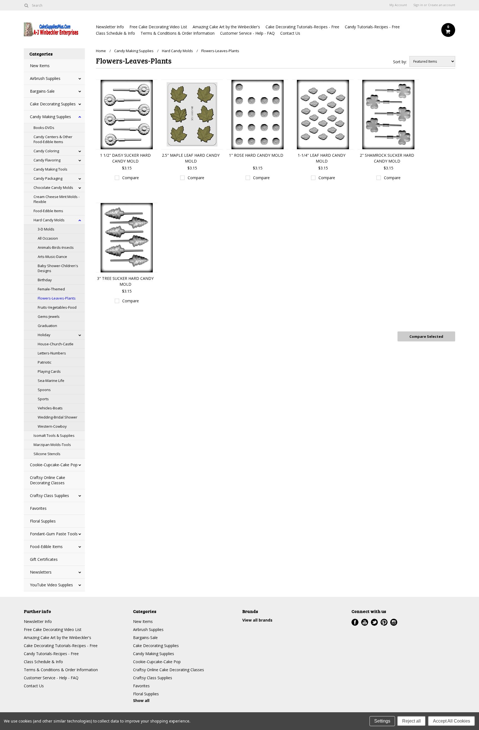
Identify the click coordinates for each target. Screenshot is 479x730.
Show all (141, 700)
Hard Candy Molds (49, 219)
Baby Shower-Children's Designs (58, 268)
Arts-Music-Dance (52, 256)
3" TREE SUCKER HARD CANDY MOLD (125, 281)
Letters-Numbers (52, 353)
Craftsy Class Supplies (49, 495)
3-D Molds (46, 229)
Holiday (44, 334)
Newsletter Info (110, 26)
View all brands (257, 620)
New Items (40, 65)
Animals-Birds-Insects (56, 247)
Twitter (374, 622)
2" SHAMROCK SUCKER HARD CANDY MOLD (387, 158)
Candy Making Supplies (50, 116)
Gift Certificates (44, 559)
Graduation (47, 325)
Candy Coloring (46, 150)
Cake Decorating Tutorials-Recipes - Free (302, 26)
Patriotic (44, 362)
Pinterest (384, 622)
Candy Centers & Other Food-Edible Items (53, 139)
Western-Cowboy (52, 426)
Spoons (44, 389)
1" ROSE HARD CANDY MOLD (256, 155)
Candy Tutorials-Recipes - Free (372, 26)
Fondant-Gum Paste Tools (54, 533)
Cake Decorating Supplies (53, 104)
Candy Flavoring (47, 160)
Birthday (45, 279)
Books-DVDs (44, 127)
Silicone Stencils (47, 453)
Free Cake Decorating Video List (158, 26)
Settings (382, 721)
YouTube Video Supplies (51, 584)
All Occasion (48, 238)
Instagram (393, 622)
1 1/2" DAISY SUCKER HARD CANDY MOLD (125, 158)
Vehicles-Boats (50, 407)
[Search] (26, 5)
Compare (130, 177)
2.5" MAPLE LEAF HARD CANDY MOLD (191, 158)
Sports (43, 398)
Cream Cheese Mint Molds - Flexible (57, 199)
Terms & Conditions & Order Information (178, 33)
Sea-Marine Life (51, 380)
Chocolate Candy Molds (53, 187)
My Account (398, 5)
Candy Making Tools (50, 169)
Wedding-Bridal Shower (57, 417)
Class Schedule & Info (115, 33)
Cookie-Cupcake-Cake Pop (54, 464)
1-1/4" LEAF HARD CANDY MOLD (321, 158)
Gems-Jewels (49, 316)
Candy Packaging (48, 178)
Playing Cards (49, 371)
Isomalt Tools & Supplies (54, 435)
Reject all (411, 721)
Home (101, 50)
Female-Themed (51, 289)
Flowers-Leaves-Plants (57, 298)
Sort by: (400, 61)
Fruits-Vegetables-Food (57, 307)
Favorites (38, 508)
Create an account (441, 5)
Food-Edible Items (48, 210)
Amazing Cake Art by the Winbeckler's (226, 26)
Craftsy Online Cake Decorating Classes (47, 480)
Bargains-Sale (42, 91)
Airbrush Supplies (45, 78)
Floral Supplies (43, 521)
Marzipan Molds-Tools (52, 444)
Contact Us (290, 33)
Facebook (354, 622)
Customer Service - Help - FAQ (247, 33)
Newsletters (41, 572)
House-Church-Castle (55, 343)
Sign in (418, 5)
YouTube (364, 622)
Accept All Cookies (451, 721)
